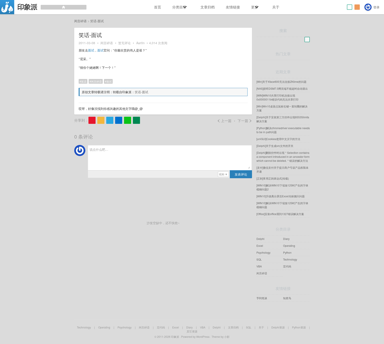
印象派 (175, 336)
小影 (227, 336)
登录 (376, 7)
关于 (275, 7)
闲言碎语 (106, 43)
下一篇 (245, 120)
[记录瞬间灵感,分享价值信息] (43, 7)
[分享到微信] (127, 120)
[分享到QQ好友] (109, 120)
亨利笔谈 (261, 298)
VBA (259, 266)
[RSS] (357, 7)
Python (287, 252)
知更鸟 (287, 298)
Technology (290, 259)
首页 (157, 7)
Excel (259, 245)
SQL (259, 259)
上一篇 (224, 120)
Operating (289, 245)
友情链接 (233, 7)
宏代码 (287, 266)
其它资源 (192, 331)
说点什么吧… (99, 149)
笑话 (83, 81)
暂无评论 (124, 43)
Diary (286, 239)
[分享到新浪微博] (92, 120)
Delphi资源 (278, 327)
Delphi (260, 239)
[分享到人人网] (118, 120)
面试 (91, 50)
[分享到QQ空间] (100, 120)
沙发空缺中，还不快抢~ (163, 223)
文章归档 (207, 7)
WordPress (203, 336)
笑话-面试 (141, 92)
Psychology (263, 252)
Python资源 (299, 327)
